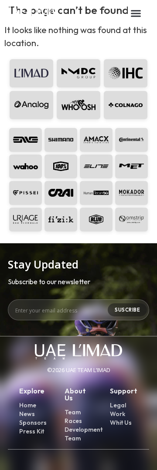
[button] (136, 13)
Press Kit (31, 431)
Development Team (78, 434)
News (27, 414)
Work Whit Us (121, 418)
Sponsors (33, 422)
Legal (118, 405)
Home (27, 405)
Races (73, 421)
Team (73, 412)
